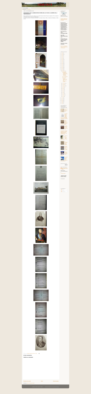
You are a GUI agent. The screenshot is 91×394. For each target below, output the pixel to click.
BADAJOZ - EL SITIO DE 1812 (66, 110)
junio (63, 89)
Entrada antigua (56, 381)
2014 (62, 68)
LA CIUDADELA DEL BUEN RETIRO (66, 143)
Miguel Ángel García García (64, 169)
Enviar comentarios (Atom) (30, 383)
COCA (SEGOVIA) (65, 76)
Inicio (42, 381)
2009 (62, 101)
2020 (62, 60)
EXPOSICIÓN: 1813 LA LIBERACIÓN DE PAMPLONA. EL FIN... (64, 79)
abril (63, 92)
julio (63, 88)
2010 (62, 100)
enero (63, 96)
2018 (62, 63)
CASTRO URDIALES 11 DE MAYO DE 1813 (66, 128)
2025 (62, 54)
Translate (29, 9)
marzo (63, 93)
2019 (62, 62)
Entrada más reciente (27, 381)
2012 (62, 97)
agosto (63, 87)
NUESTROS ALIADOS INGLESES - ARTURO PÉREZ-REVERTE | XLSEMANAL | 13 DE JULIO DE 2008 (64, 132)
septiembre (64, 85)
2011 (62, 99)
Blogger (58, 386)
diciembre (63, 71)
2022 (62, 58)
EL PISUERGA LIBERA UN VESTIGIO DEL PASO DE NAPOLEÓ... (64, 74)
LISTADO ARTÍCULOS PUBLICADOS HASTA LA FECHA (64, 19)
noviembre (63, 83)
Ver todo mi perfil (63, 173)
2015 (62, 67)
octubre (63, 84)
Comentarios (63, 191)
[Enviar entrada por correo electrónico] (39, 353)
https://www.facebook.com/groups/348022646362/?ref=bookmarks (64, 47)
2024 (62, 55)
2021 (62, 59)
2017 (62, 64)
